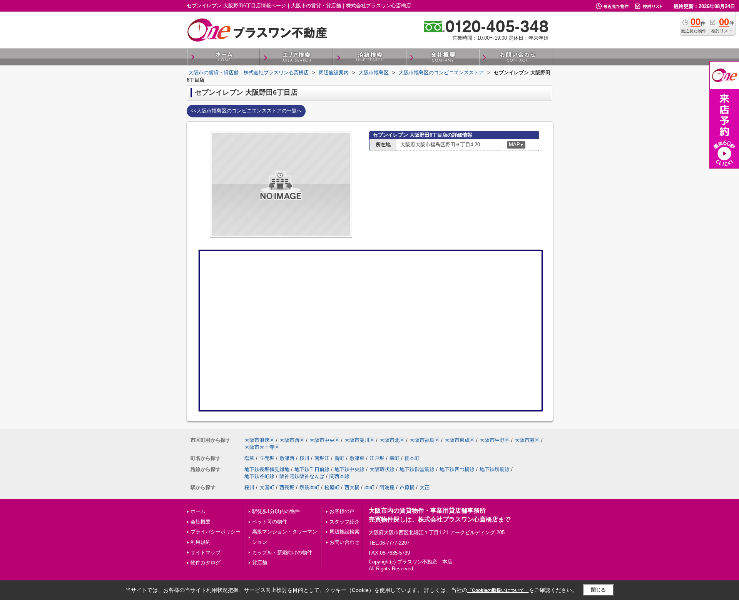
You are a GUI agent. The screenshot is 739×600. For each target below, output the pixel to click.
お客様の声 (341, 511)
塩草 (249, 458)
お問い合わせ (344, 542)
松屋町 (331, 487)
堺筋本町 (309, 487)
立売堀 (266, 458)
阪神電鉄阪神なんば (301, 476)
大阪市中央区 (324, 440)
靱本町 (412, 458)
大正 (425, 487)
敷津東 (356, 458)
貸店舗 (259, 562)
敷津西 (286, 458)
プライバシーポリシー (216, 532)
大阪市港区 (527, 440)
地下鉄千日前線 (311, 469)
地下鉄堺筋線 (495, 469)
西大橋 (351, 487)
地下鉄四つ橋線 (457, 469)
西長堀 (286, 487)
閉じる (598, 590)
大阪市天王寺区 (261, 447)
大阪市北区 (392, 440)
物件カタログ (206, 562)
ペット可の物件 (269, 522)
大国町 (266, 487)
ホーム (198, 511)
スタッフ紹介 (344, 522)
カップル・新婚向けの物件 (282, 552)
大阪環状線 (382, 469)
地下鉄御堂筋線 (417, 469)
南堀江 (321, 458)
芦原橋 (407, 487)
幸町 (395, 458)
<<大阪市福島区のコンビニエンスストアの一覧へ (246, 111)
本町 (369, 487)
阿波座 (387, 487)
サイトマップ (206, 552)
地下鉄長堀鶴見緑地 (266, 469)
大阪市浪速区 (259, 440)
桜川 (304, 458)
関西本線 (339, 476)
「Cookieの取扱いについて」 (498, 590)
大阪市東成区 (460, 440)
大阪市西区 (291, 440)
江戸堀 (377, 458)
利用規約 (201, 542)
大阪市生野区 (495, 440)
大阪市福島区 (425, 440)
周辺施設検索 (344, 532)
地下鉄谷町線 (259, 476)
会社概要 (201, 522)
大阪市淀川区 (359, 440)
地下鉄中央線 (349, 469)
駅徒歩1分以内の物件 (276, 511)
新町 (339, 458)
